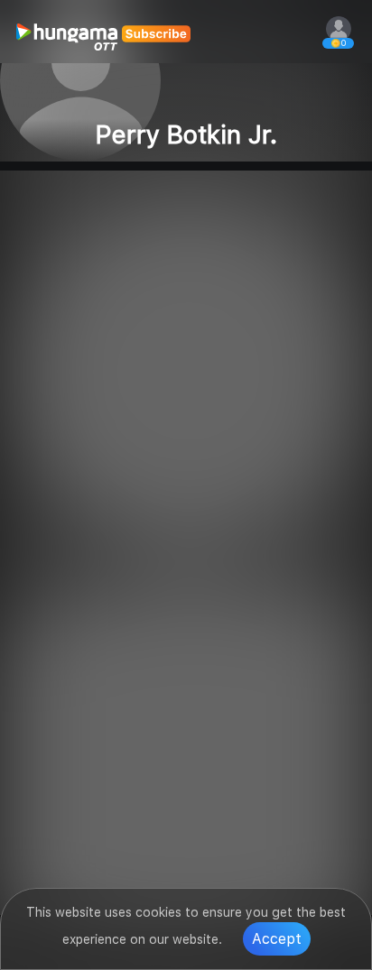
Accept (277, 938)
